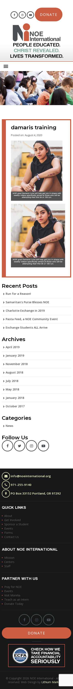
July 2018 (12, 381)
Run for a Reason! (18, 294)
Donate (48, 14)
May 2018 (12, 389)
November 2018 (17, 364)
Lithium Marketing (53, 682)
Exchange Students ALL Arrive (26, 327)
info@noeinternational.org (31, 476)
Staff (7, 566)
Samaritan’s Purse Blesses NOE (27, 302)
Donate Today (13, 604)
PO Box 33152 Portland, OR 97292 (35, 493)
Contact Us (11, 537)
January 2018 (15, 398)
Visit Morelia (12, 595)
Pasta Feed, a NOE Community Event (32, 319)
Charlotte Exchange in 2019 (25, 310)
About (8, 516)
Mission (9, 558)
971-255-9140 (20, 485)
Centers (9, 562)
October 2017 (15, 406)
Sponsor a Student (16, 524)
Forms (8, 533)
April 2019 (12, 347)
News (9, 426)
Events (8, 528)
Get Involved (12, 520)
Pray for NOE (13, 587)
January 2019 (15, 355)
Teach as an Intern (16, 599)
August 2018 (14, 372)
